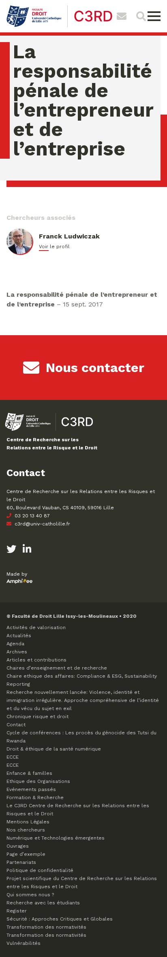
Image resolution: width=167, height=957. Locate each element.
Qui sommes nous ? (30, 894)
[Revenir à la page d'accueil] (59, 26)
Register (16, 911)
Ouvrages (17, 846)
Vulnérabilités (23, 943)
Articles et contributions (36, 660)
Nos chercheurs (25, 830)
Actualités (18, 635)
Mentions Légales (27, 822)
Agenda (15, 644)
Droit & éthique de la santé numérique (53, 749)
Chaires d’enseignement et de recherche (56, 668)
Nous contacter (95, 367)
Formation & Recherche (35, 797)
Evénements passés (31, 789)
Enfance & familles (29, 773)
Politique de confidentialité (39, 870)
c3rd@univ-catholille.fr (41, 524)
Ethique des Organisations (38, 781)
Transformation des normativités (46, 927)
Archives (16, 652)
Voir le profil (54, 246)
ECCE (12, 757)
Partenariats (21, 862)
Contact (16, 724)
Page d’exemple (25, 854)
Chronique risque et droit (37, 716)
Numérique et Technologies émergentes (55, 838)
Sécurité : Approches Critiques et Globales (59, 919)
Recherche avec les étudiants (43, 903)
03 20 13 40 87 (31, 516)
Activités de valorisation (36, 627)
